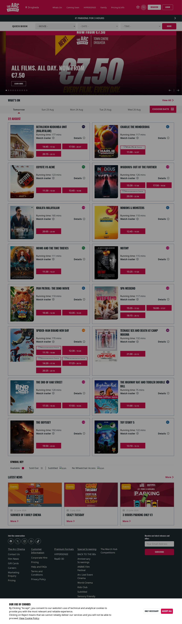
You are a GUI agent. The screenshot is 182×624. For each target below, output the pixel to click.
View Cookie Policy (29, 618)
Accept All (167, 611)
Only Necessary (152, 611)
